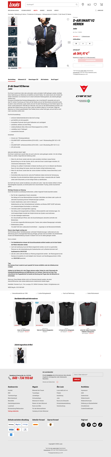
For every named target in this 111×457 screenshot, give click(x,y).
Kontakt (10, 390)
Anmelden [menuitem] (100, 10)
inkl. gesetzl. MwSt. (82, 70)
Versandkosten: (76, 72)
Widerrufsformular (86, 401)
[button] (77, 4)
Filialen (59, 393)
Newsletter (11, 401)
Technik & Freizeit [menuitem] (26, 10)
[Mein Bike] (89, 4)
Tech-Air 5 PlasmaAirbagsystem (45, 330)
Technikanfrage (12, 395)
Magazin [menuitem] (49, 10)
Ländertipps (35, 395)
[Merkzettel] (95, 4)
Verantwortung (61, 406)
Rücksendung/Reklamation (16, 408)
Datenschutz (84, 395)
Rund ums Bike (36, 406)
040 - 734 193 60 (22, 378)
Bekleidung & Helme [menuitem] (13, 10)
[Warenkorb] (101, 4)
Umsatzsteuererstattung (63, 403)
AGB (82, 393)
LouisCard (11, 406)
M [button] (89, 43)
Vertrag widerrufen (13, 411)
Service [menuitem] (56, 10)
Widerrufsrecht (85, 398)
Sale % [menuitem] (35, 10)
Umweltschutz (85, 406)
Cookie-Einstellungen (87, 408)
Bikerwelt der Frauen (38, 390)
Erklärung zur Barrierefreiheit (89, 403)
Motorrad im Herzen (38, 401)
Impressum (84, 390)
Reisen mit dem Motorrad (39, 403)
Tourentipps (35, 393)
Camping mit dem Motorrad (40, 411)
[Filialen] (83, 4)
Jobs (58, 398)
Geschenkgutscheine (14, 403)
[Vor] (69, 42)
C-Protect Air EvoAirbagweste (66, 330)
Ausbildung (60, 395)
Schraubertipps (36, 398)
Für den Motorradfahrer (39, 408)
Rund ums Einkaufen (63, 401)
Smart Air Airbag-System (23, 330)
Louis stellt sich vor (62, 390)
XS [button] (76, 43)
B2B (9, 393)
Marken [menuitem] (42, 10)
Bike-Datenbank (12, 398)
